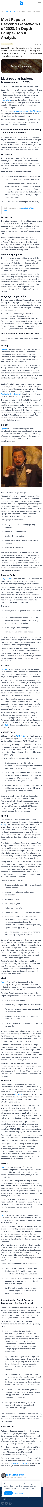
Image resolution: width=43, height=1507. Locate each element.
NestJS (3, 1215)
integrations (6, 100)
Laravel (4, 669)
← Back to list (6, 1483)
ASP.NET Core (21, 736)
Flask (3, 982)
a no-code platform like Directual (27, 111)
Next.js (3, 1167)
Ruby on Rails (6, 579)
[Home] (2, 11)
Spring (3, 824)
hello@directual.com (19, 1463)
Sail (6, 725)
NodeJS (4, 349)
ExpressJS (18, 1094)
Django (4, 428)
